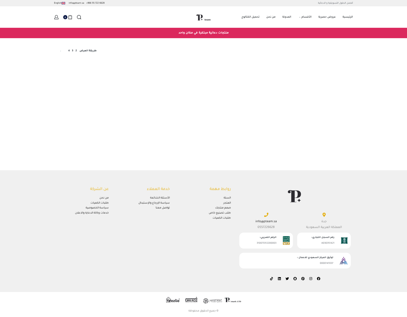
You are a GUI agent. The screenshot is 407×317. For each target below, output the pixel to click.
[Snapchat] (295, 278)
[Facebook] (318, 278)
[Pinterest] (303, 278)
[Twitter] (287, 278)
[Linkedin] (279, 278)
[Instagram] (310, 278)
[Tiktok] (271, 278)
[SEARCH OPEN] (79, 17)
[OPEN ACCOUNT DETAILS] (56, 17)
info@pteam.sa (266, 221)
